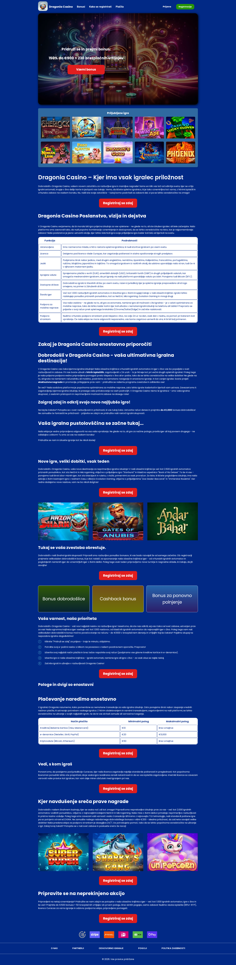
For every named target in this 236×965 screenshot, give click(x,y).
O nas (54, 948)
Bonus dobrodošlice (64, 599)
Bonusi (81, 6)
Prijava (167, 6)
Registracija (185, 6)
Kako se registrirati (100, 6)
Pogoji (142, 948)
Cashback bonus (118, 599)
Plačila (120, 6)
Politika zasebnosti (173, 948)
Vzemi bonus (86, 70)
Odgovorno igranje (111, 948)
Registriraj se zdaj (118, 203)
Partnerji (78, 948)
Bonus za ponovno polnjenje (172, 598)
